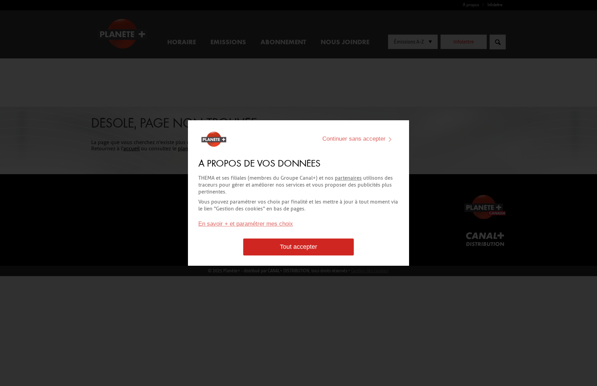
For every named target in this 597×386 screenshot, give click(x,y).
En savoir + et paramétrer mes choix (245, 224)
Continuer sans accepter (354, 139)
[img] (390, 139)
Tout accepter (298, 247)
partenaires (348, 178)
